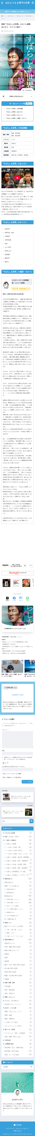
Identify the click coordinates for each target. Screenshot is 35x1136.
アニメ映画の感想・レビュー (19, 909)
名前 (3, 750)
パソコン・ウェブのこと (18, 1000)
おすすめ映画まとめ (19, 915)
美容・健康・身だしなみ (18, 1036)
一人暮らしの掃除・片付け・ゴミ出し (19, 854)
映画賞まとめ (19, 912)
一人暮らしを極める (18, 840)
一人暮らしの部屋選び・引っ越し (18, 872)
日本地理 (18, 986)
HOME (19, 1125)
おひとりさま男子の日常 (18, 3)
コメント (5, 730)
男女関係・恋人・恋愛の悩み (18, 1047)
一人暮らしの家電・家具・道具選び (18, 868)
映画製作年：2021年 (8, 644)
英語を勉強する (18, 939)
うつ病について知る (18, 1022)
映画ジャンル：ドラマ (9, 642)
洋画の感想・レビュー (19, 902)
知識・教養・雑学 (18, 982)
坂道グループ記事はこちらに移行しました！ (17, 11)
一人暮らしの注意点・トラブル (16, 875)
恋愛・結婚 (18, 1015)
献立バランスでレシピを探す (18, 926)
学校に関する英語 (18, 972)
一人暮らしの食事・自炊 (19, 847)
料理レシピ (18, 922)
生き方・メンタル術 (18, 1008)
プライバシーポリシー (22, 1128)
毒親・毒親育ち (18, 1018)
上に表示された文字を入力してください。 (14, 766)
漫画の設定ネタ (19, 889)
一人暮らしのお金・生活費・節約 (18, 865)
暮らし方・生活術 (18, 1029)
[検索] (32, 821)
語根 (18, 957)
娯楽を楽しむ (18, 878)
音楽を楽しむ (18, 882)
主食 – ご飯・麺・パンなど (19, 929)
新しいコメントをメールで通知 (12, 773)
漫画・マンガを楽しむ (18, 886)
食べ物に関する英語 (18, 968)
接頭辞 (18, 961)
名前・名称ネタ (18, 993)
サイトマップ (10, 1128)
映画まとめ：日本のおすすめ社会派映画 (14, 653)
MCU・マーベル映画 (19, 906)
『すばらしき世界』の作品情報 (14, 108)
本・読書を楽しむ (18, 919)
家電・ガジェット (18, 997)
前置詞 (18, 954)
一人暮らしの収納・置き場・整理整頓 (18, 857)
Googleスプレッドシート (18, 1004)
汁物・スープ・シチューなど (19, 936)
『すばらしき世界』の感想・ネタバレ (16, 118)
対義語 (18, 979)
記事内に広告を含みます (16, 96)
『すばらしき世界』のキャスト (14, 115)
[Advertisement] (17, 544)
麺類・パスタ (19, 933)
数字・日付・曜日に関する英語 (18, 965)
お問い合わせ (17, 1131)
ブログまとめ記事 (18, 833)
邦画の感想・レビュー (16, 637)
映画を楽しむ (18, 896)
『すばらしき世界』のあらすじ (14, 112)
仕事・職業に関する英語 (18, 947)
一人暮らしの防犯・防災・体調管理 (18, 861)
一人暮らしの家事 (18, 844)
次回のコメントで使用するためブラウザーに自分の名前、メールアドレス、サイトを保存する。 (18, 758)
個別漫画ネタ (19, 892)
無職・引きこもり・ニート (18, 1011)
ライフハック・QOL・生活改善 (18, 1033)
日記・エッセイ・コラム (18, 836)
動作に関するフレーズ (18, 950)
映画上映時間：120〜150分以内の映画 (14, 651)
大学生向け (18, 1040)
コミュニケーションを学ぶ (18, 1026)
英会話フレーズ (18, 943)
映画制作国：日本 (22, 642)
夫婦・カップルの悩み (18, 1054)
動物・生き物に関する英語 (18, 975)
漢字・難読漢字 (18, 990)
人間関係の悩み (18, 1044)
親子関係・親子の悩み (18, 1051)
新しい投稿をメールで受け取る (12, 777)
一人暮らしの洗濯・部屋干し (19, 850)
